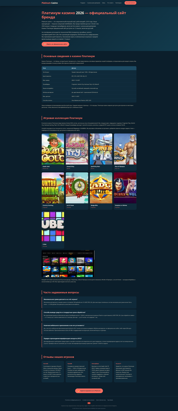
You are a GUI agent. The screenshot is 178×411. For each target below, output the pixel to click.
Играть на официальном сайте (55, 44)
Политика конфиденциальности (73, 400)
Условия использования (88, 400)
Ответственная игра (101, 400)
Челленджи (118, 3)
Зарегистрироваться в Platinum (89, 391)
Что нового (110, 3)
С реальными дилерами (93, 3)
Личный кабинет (130, 3)
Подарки (82, 3)
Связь (103, 3)
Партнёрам (110, 400)
